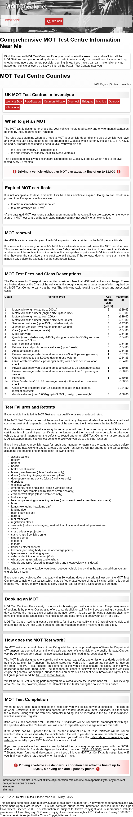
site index (8, 786)
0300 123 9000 (92, 749)
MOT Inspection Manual (50, 675)
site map (8, 789)
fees (41, 621)
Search (56, 21)
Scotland (114, 84)
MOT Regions (101, 84)
